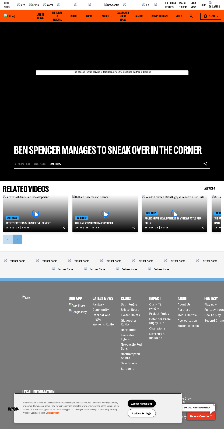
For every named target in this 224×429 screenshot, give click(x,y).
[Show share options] (205, 163)
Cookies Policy (52, 412)
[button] (13, 409)
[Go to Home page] (15, 16)
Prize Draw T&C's (184, 399)
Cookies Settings (141, 413)
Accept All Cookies (141, 403)
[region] (98, 408)
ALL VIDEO (209, 188)
